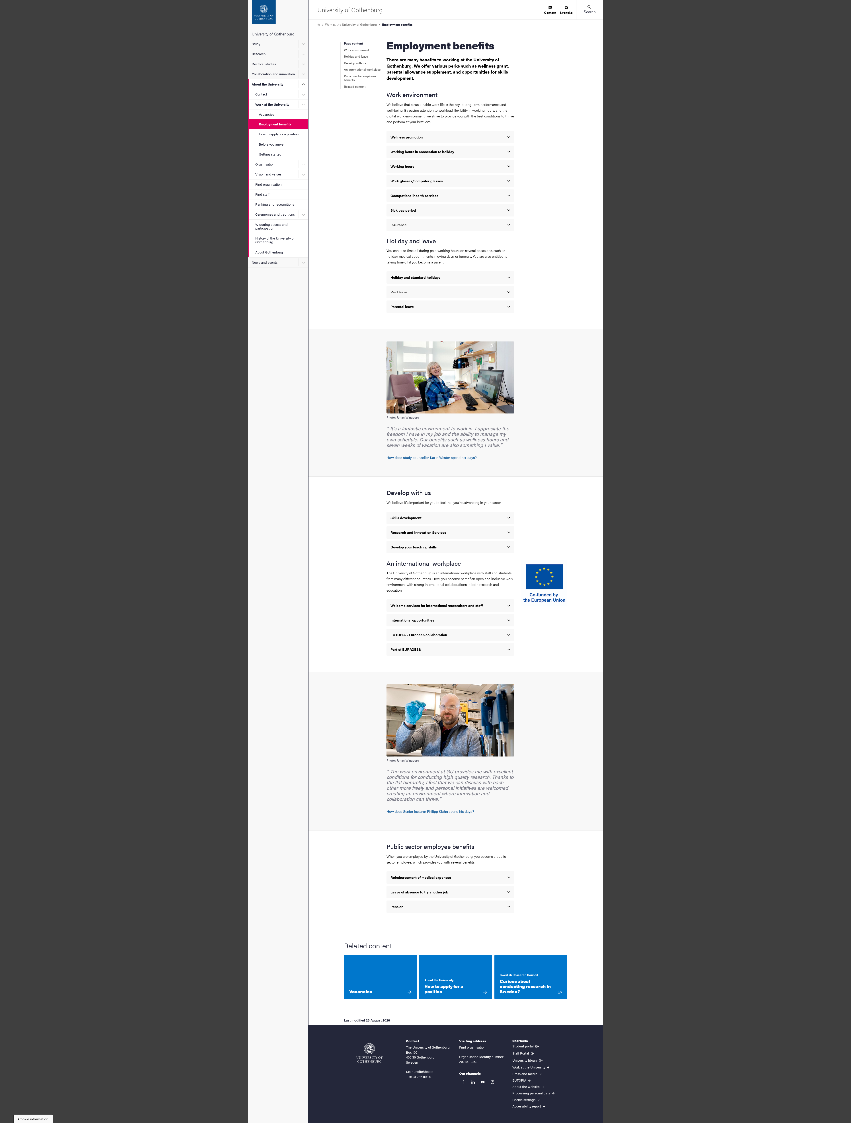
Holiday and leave (356, 56)
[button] (589, 9)
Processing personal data (531, 1093)
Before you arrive (271, 144)
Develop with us (355, 63)
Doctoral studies (264, 64)
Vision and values (268, 174)
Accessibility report (527, 1106)
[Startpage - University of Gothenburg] (278, 14)
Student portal (526, 1045)
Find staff (262, 194)
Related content (355, 86)
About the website (526, 1086)
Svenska (566, 12)
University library (527, 1060)
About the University (267, 84)
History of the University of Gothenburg (274, 240)
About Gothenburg (269, 252)
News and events (264, 262)
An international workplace (362, 69)
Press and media (525, 1073)
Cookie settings (524, 1099)
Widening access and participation (271, 226)
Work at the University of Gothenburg (351, 24)
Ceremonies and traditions (275, 214)
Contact (261, 94)
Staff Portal (523, 1053)
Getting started (270, 154)
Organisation (265, 164)
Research (259, 53)
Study (256, 43)
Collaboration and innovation (273, 74)
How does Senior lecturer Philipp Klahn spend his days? (430, 811)
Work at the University (272, 104)
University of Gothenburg (273, 34)
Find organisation (268, 184)
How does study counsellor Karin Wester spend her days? (431, 457)
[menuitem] (550, 10)
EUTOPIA (519, 1080)
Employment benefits (275, 124)
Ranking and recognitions (274, 204)
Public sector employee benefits (360, 78)
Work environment (356, 50)
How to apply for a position (279, 134)
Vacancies (266, 114)
